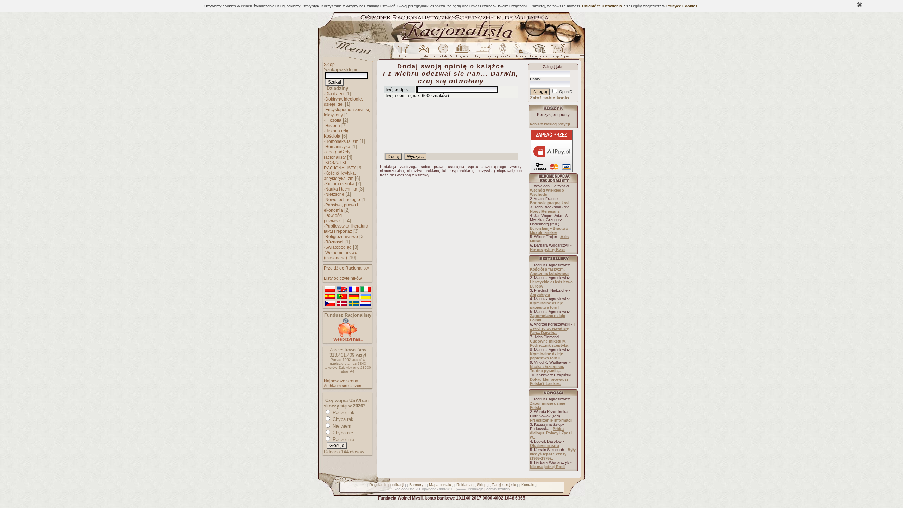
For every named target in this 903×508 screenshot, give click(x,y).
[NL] (366, 303)
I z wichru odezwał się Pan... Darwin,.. (552, 328)
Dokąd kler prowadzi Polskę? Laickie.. (549, 381)
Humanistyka (337, 146)
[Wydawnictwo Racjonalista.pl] (503, 52)
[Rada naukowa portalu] (538, 52)
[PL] (330, 289)
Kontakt (527, 485)
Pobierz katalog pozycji (550, 124)
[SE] (354, 303)
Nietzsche (334, 194)
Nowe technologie (342, 199)
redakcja (475, 489)
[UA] (366, 296)
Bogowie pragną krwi (549, 203)
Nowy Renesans (545, 211)
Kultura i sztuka (339, 183)
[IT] (366, 289)
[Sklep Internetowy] (463, 52)
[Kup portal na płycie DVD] (443, 52)
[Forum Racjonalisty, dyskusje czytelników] (404, 52)
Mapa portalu (440, 485)
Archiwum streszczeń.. (343, 385)
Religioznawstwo (341, 236)
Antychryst (540, 294)
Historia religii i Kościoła (339, 133)
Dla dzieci (334, 93)
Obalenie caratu (544, 445)
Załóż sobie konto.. (551, 98)
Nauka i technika (341, 189)
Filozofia (333, 120)
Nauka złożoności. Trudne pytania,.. (547, 368)
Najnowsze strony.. (342, 381)
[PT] (342, 296)
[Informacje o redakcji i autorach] (520, 52)
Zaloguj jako (553, 67)
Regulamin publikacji (386, 485)
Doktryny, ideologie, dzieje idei (343, 102)
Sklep (329, 64)
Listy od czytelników (343, 278)
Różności (334, 242)
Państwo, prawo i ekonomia (341, 207)
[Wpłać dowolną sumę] (347, 335)
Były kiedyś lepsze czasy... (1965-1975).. (553, 454)
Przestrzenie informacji (551, 420)
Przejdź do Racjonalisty (346, 268)
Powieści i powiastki (334, 218)
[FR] (354, 289)
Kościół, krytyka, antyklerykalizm (340, 176)
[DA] (342, 303)
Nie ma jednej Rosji (547, 249)
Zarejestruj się (504, 485)
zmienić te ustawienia (602, 6)
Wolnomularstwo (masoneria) (340, 255)
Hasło (535, 79)
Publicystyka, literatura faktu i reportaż (346, 229)
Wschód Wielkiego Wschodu (547, 192)
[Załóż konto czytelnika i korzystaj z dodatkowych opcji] (558, 52)
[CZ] (330, 303)
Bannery (416, 485)
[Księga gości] (484, 52)
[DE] (354, 296)
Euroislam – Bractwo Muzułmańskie (549, 230)
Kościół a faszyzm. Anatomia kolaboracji (549, 271)
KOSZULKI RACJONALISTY (340, 165)
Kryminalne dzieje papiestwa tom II (546, 356)
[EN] (342, 289)
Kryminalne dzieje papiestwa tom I (546, 305)
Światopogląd (338, 247)
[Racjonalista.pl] (451, 41)
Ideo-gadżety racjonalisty (337, 155)
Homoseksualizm (341, 141)
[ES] (330, 296)
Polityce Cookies (681, 6)
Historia (332, 125)
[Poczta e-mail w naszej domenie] (423, 52)
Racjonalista (404, 489)
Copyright (427, 489)
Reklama (464, 485)
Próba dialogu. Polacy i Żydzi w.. (551, 433)
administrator (497, 489)
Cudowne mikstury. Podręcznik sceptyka (549, 343)
